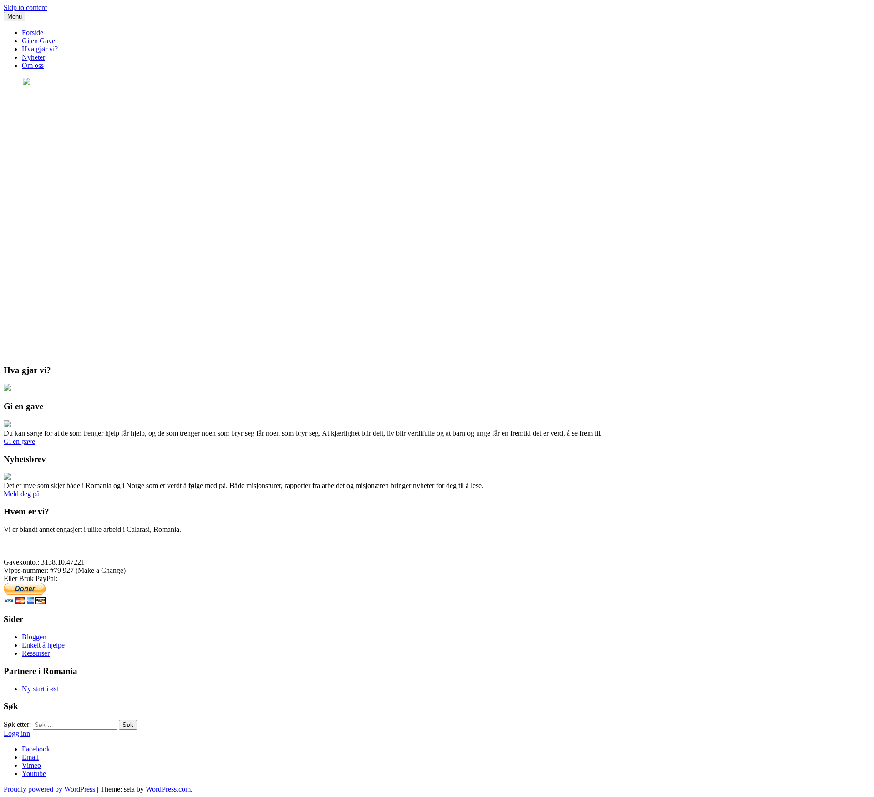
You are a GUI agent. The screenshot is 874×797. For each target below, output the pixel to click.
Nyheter (33, 57)
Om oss (33, 65)
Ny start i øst (40, 689)
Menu (14, 16)
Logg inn (17, 733)
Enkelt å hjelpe (43, 645)
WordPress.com (168, 789)
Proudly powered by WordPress (49, 789)
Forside (32, 32)
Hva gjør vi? (40, 49)
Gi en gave (19, 441)
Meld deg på (22, 494)
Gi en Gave (38, 41)
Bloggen (34, 637)
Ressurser (36, 653)
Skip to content (25, 7)
